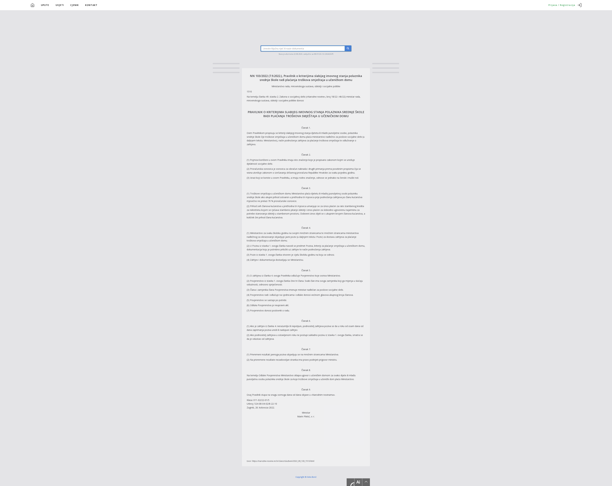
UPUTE (45, 5)
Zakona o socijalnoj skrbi (292, 96)
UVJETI (60, 5)
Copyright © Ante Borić (306, 477)
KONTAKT (91, 5)
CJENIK (74, 5)
